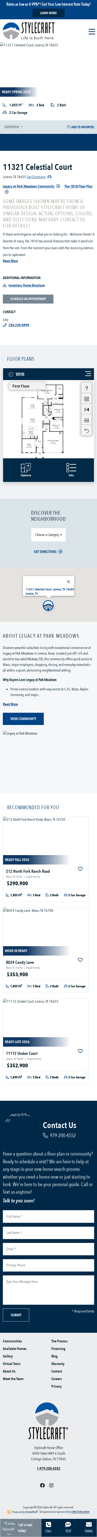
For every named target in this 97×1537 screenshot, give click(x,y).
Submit (16, 1315)
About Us (9, 1371)
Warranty (58, 1363)
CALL (48, 1531)
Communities (12, 1341)
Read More (10, 261)
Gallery (8, 1356)
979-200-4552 (63, 1135)
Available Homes (15, 1348)
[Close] (68, 581)
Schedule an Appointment (28, 299)
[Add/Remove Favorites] (81, 869)
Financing (58, 1348)
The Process (59, 1341)
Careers (56, 1378)
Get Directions (45, 551)
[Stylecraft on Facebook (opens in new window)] (44, 1485)
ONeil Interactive (80, 1512)
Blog (54, 1356)
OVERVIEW (12, 127)
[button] (48, 605)
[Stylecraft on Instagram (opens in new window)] (53, 1485)
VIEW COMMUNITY (23, 718)
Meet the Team (13, 1378)
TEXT (68, 1531)
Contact (56, 1371)
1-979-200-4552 (48, 1468)
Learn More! (48, 13)
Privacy (56, 1386)
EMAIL (89, 1531)
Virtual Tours (11, 1363)
